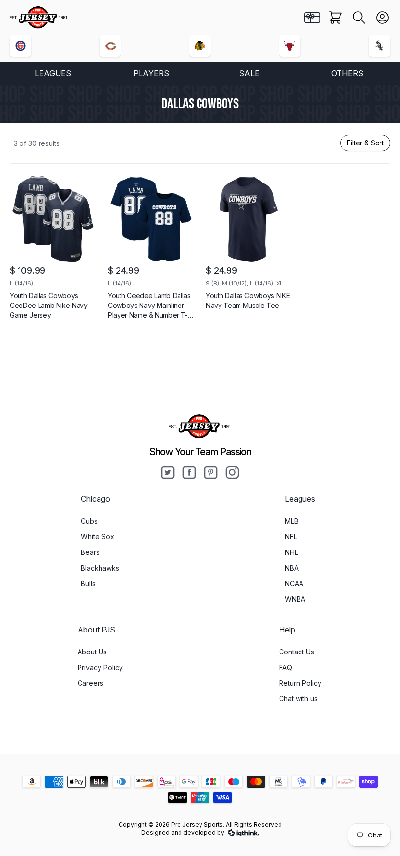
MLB (292, 521)
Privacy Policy (100, 667)
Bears (90, 552)
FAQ (285, 667)
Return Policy (300, 683)
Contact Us (296, 652)
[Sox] (379, 46)
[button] (359, 17)
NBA (292, 568)
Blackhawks (100, 568)
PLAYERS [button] (151, 73)
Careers (90, 683)
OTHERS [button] (347, 73)
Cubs (89, 521)
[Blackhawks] (200, 46)
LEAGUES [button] (53, 73)
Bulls (88, 583)
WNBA (295, 599)
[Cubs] (20, 46)
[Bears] (110, 46)
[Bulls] (289, 46)
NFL (291, 536)
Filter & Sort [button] (365, 143)
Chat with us (298, 698)
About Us (92, 652)
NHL (291, 552)
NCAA (294, 583)
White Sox (97, 536)
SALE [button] (249, 73)
